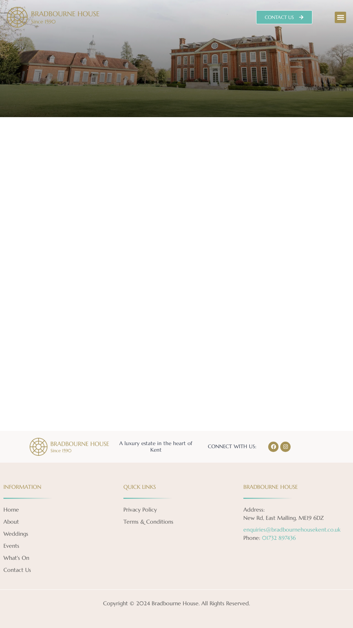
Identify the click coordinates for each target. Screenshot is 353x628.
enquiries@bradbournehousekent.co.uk (292, 529)
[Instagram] (285, 447)
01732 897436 (279, 537)
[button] (340, 17)
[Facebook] (273, 447)
